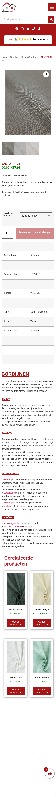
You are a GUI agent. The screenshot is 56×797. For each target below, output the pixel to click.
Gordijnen (15, 57)
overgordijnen (15, 526)
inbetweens (20, 506)
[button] (52, 7)
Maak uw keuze (8, 214)
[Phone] (33, 29)
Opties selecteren (16, 623)
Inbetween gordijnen (11, 523)
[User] (39, 29)
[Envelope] (28, 29)
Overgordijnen (8, 479)
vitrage (9, 506)
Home (5, 57)
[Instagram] (22, 29)
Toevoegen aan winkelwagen (35, 232)
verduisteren (10, 493)
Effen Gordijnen (30, 57)
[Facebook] (17, 29)
